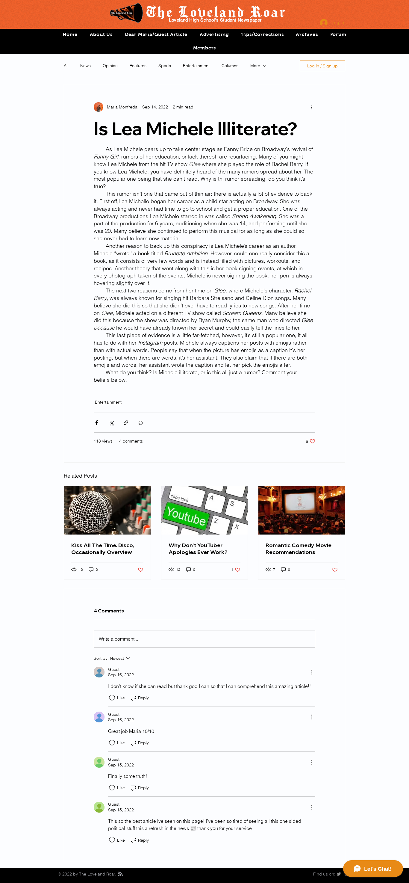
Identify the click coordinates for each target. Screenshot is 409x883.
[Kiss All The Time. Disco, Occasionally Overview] (107, 510)
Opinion (110, 65)
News (85, 65)
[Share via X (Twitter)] (111, 422)
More (255, 65)
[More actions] (311, 107)
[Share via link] (126, 422)
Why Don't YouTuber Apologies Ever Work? (198, 549)
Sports (164, 65)
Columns (230, 65)
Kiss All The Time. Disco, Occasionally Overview (102, 549)
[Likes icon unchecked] (112, 698)
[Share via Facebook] (96, 422)
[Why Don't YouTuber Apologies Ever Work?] (204, 510)
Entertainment (196, 65)
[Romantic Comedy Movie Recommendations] (301, 510)
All (66, 65)
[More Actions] (311, 672)
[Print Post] (140, 422)
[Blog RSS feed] (120, 874)
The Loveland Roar (215, 11)
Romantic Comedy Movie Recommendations (298, 549)
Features (138, 65)
